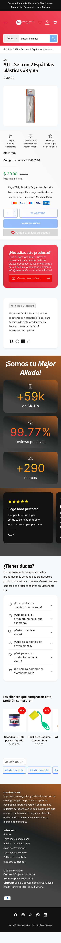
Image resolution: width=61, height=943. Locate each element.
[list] (30, 432)
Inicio (9, 49)
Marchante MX (23, 925)
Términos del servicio (15, 852)
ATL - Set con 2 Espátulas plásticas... (34, 49)
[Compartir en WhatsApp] (17, 341)
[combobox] (39, 38)
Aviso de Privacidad (14, 848)
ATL (5, 60)
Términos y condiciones (16, 838)
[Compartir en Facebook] (11, 341)
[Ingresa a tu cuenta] (47, 22)
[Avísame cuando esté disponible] (48, 278)
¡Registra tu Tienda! (14, 861)
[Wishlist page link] (40, 22)
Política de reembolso (15, 857)
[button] (5, 22)
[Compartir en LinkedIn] (23, 341)
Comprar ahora (30, 223)
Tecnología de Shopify (42, 925)
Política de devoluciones (16, 843)
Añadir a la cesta (14, 770)
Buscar (7, 834)
